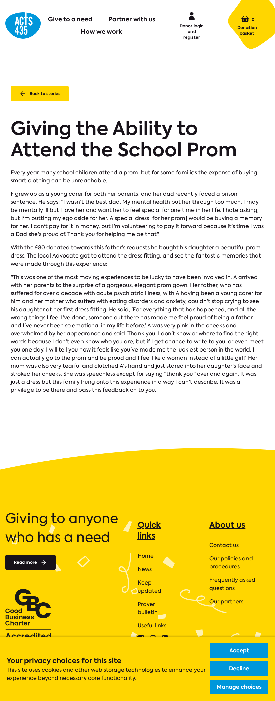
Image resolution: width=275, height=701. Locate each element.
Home (146, 555)
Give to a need (70, 19)
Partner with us (131, 19)
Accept (239, 650)
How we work (101, 31)
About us (227, 524)
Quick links (149, 530)
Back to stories (45, 93)
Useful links (152, 625)
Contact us (224, 545)
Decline (239, 668)
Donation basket (247, 26)
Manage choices (239, 687)
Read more (25, 562)
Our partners (226, 601)
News (145, 569)
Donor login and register (192, 31)
